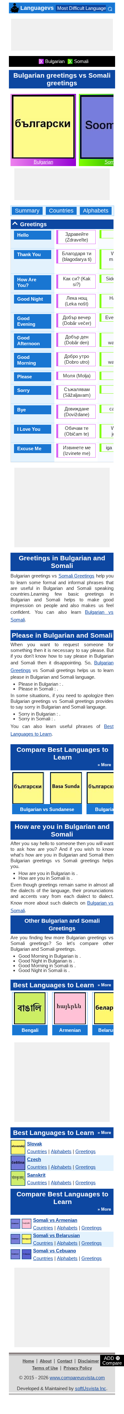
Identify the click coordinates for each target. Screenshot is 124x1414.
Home (28, 1361)
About (46, 1361)
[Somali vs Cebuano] (20, 1254)
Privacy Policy (78, 1368)
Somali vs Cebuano (54, 1250)
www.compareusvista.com (77, 1377)
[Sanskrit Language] (17, 1178)
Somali (112, 161)
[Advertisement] (62, 35)
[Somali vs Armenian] (20, 1224)
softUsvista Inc (90, 1388)
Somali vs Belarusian (56, 1235)
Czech (34, 1159)
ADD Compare (112, 1360)
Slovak (34, 1143)
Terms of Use (45, 1368)
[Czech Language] (17, 1163)
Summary (27, 210)
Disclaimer (88, 1361)
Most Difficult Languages (82, 8)
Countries (61, 210)
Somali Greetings (77, 575)
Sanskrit (36, 1175)
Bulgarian (43, 161)
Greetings (85, 1151)
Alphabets (95, 210)
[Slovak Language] (17, 1147)
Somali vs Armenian (55, 1220)
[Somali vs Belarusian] (20, 1239)
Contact (64, 1361)
